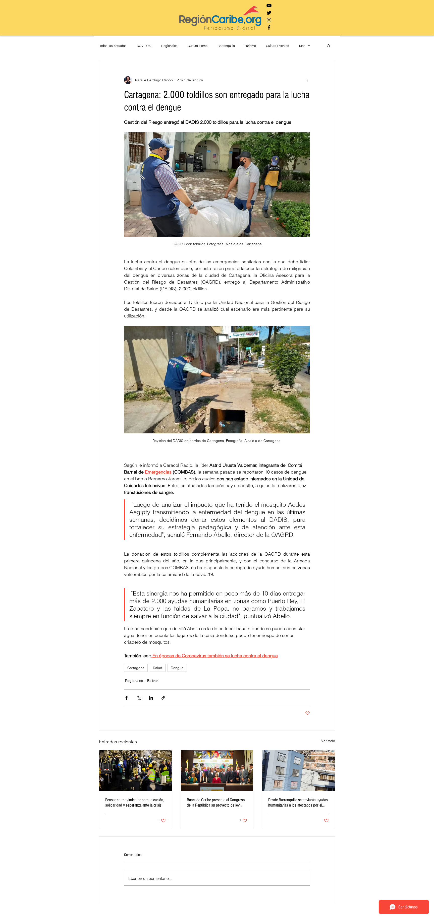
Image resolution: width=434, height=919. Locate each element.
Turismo (250, 46)
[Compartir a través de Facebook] (126, 697)
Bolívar (152, 680)
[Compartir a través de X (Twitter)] (138, 697)
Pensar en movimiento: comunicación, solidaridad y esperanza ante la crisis (134, 802)
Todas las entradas (113, 46)
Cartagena (135, 668)
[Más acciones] (307, 80)
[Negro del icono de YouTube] (269, 6)
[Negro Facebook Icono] (269, 27)
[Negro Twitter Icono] (269, 13)
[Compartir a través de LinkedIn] (151, 697)
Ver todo (328, 741)
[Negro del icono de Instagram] (269, 20)
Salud (157, 668)
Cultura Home (197, 46)
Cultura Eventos (277, 46)
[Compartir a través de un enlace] (163, 697)
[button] (328, 46)
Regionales (169, 46)
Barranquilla (226, 46)
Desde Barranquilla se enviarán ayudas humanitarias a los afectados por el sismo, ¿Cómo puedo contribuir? (298, 802)
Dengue (177, 668)
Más (302, 46)
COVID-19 (144, 46)
